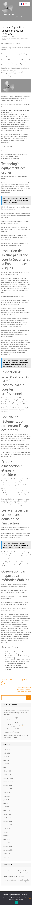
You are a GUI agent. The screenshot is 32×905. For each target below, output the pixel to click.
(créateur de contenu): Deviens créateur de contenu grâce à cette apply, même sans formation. (16, 713)
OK (16, 902)
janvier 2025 (7, 818)
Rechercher (28, 697)
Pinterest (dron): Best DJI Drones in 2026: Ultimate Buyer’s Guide (15, 736)
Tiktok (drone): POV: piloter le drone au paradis (7, 682)
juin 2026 (6, 756)
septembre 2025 (8, 789)
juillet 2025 (7, 796)
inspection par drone (24, 454)
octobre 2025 (7, 785)
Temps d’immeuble (6, 146)
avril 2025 (6, 807)
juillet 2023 (7, 853)
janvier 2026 (7, 774)
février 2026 (7, 771)
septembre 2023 (8, 850)
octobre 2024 (7, 821)
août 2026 (6, 749)
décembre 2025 (8, 778)
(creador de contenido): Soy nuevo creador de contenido (15, 719)
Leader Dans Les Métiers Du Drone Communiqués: (15, 38)
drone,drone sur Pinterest (11, 732)
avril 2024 (6, 839)
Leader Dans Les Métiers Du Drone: (14, 876)
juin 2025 (6, 800)
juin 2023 (6, 857)
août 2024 (6, 828)
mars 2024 (6, 843)
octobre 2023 (7, 846)
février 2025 (7, 814)
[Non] (30, 898)
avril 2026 (6, 764)
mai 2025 (6, 803)
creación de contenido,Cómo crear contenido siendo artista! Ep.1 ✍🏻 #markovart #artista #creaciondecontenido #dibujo (13, 726)
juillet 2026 (7, 753)
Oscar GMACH (11, 37)
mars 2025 (6, 810)
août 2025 (6, 792)
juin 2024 (6, 832)
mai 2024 (6, 835)
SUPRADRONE (7, 14)
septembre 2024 (8, 825)
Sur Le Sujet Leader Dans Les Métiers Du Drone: (17, 881)
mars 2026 (6, 767)
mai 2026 (6, 760)
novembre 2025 (8, 782)
